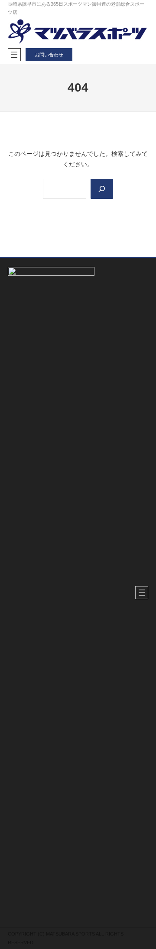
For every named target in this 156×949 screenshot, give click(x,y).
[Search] (102, 189)
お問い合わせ (49, 54)
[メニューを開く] (14, 54)
